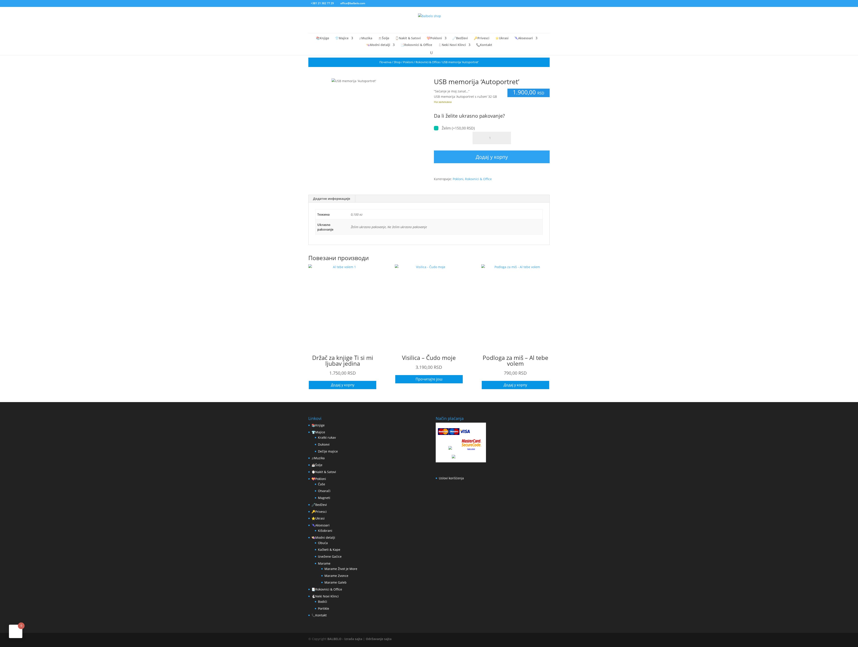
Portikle (323, 608)
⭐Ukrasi (502, 38)
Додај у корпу (492, 156)
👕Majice (342, 38)
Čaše (321, 484)
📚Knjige (322, 38)
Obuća (323, 543)
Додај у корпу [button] (342, 384)
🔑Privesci (481, 38)
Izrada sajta (353, 639)
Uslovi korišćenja (451, 478)
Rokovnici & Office (428, 62)
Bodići (322, 601)
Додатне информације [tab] (331, 198)
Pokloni (408, 62)
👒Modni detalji (378, 45)
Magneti (324, 498)
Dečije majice (328, 451)
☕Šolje (383, 38)
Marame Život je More (340, 569)
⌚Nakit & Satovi (408, 38)
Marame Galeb (335, 582)
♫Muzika (365, 38)
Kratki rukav (327, 437)
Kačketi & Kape (329, 549)
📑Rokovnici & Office (416, 45)
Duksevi (324, 444)
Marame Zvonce (336, 576)
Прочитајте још (429, 379)
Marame (324, 563)
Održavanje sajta (378, 639)
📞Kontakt (484, 45)
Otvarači (324, 491)
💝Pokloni (434, 38)
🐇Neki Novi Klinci (452, 45)
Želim (458, 128)
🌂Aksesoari (523, 38)
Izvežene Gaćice (330, 556)
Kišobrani (325, 530)
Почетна (385, 62)
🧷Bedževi (460, 38)
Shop (397, 62)
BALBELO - (335, 639)
